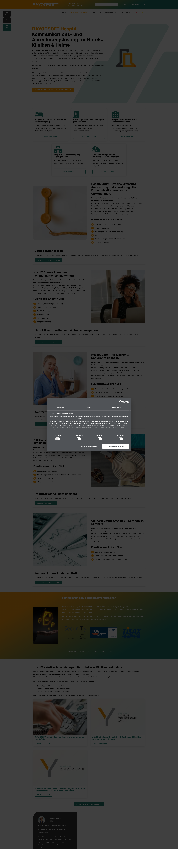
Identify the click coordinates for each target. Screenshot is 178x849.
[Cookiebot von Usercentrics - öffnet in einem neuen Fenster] (120, 401)
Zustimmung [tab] (61, 407)
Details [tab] (89, 407)
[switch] (78, 439)
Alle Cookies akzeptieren (116, 446)
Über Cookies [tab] (116, 407)
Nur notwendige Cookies (89, 446)
